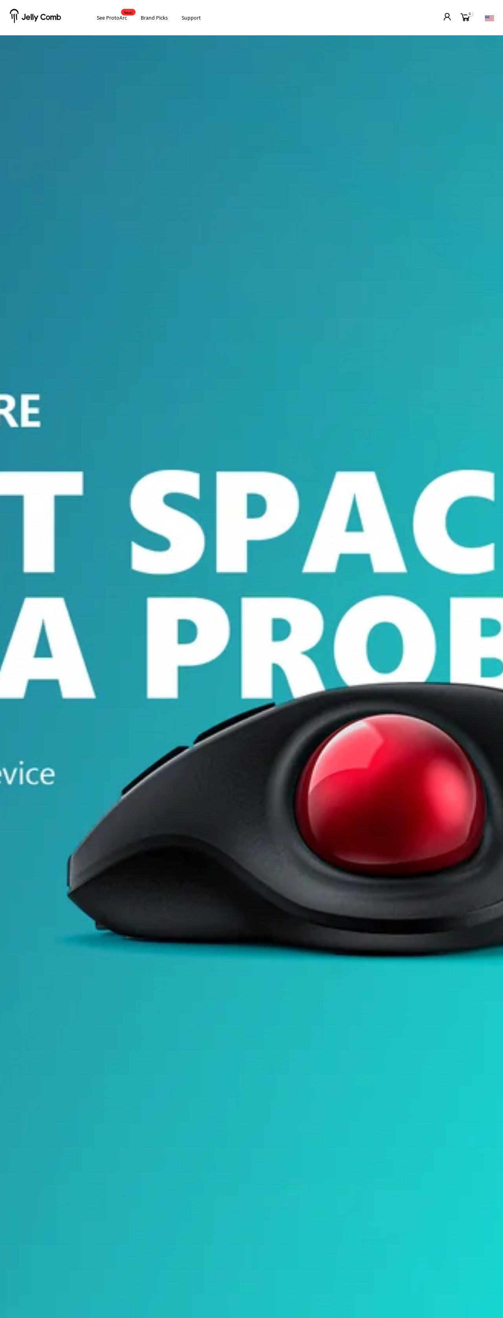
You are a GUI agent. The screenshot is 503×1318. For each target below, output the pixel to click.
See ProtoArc (115, 16)
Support (191, 17)
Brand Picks (154, 17)
